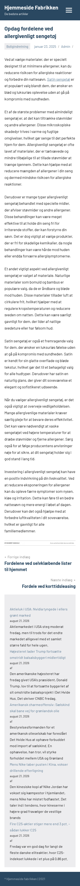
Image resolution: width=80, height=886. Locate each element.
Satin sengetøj (58, 79)
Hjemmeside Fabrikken (31, 7)
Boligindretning (17, 46)
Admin (65, 46)
